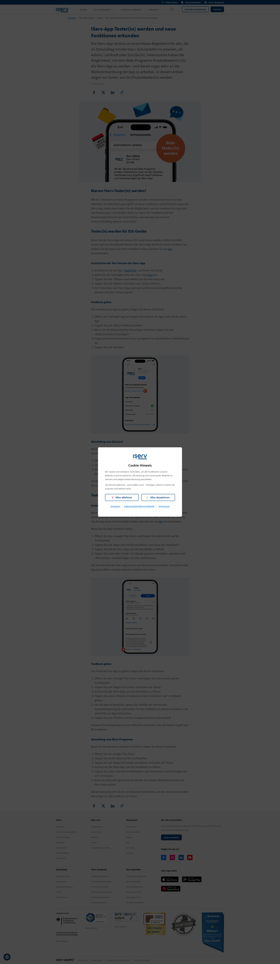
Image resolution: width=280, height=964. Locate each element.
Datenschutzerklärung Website (139, 506)
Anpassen (115, 506)
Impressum (164, 506)
